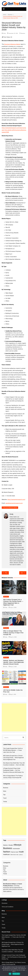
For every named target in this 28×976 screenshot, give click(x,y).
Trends (5, 801)
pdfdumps (21, 854)
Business (23, 33)
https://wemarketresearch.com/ (16, 499)
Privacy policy (16, 973)
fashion (6, 851)
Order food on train (14, 854)
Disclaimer (4, 903)
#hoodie (10, 845)
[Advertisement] (14, 717)
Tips (4, 794)
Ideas (4, 791)
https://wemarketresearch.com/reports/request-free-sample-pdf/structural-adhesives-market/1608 (14, 130)
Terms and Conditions (7, 906)
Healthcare (6, 854)
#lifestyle (17, 845)
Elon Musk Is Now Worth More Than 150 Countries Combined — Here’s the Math (14, 764)
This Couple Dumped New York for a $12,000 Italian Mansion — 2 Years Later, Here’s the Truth (13, 750)
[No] (26, 970)
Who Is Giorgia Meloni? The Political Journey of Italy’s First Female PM (13, 632)
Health (21, 852)
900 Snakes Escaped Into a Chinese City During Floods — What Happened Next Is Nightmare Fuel (13, 757)
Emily (4, 33)
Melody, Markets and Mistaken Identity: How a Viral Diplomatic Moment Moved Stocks (13, 662)
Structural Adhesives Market (12, 44)
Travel (4, 798)
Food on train (14, 852)
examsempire (16, 848)
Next (22, 572)
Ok (10, 973)
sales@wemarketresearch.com (14, 503)
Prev (6, 572)
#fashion (5, 845)
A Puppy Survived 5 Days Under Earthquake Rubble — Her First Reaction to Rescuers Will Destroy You (13, 770)
